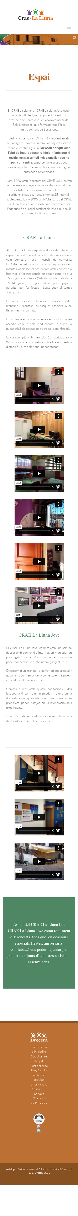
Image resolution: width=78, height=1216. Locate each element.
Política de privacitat (49, 1169)
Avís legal (11, 1169)
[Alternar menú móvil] (69, 27)
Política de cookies (27, 1169)
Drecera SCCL (42, 1172)
